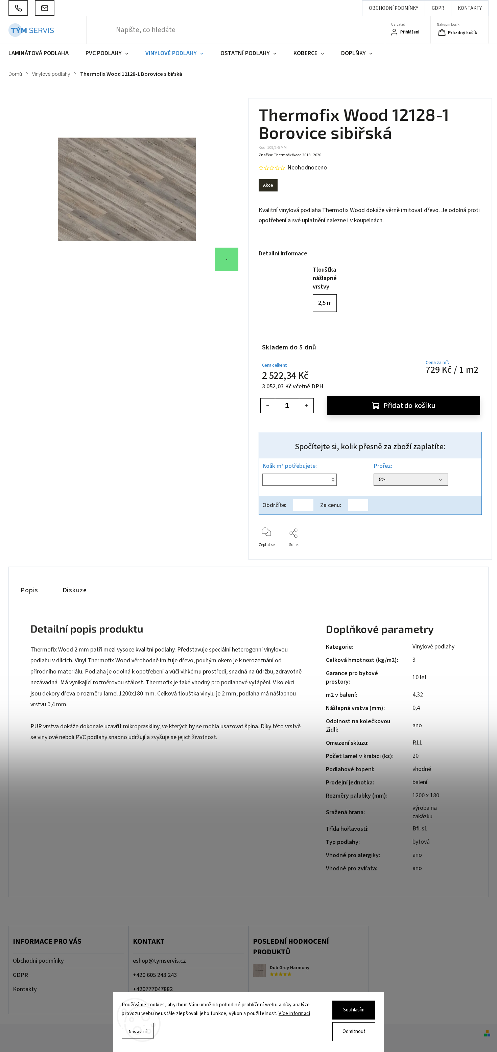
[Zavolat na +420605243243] (18, 8)
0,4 (416, 708)
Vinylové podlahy (433, 646)
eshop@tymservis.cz (159, 961)
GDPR (438, 8)
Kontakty (470, 8)
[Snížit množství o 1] (267, 405)
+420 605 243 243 (155, 975)
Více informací (294, 1013)
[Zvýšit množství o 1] (306, 405)
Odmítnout (353, 1031)
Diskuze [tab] (75, 590)
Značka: (290, 155)
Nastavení (138, 1031)
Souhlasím (353, 1009)
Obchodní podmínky (393, 8)
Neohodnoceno (307, 168)
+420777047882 (153, 989)
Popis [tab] (29, 590)
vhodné (421, 769)
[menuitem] (42, 53)
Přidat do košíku (409, 406)
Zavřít (471, 556)
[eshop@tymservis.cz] (44, 8)
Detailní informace (283, 253)
